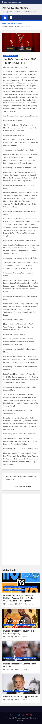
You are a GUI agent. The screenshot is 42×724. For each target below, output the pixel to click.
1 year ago (9, 604)
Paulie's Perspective (11, 56)
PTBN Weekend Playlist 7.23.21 (25, 487)
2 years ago (9, 637)
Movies (18, 625)
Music (34, 587)
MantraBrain (21, 721)
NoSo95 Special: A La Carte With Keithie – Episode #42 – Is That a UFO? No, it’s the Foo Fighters (18, 598)
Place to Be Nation (16, 8)
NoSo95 (6, 590)
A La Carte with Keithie (11, 587)
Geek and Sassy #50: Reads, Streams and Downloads (21, 477)
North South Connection (24, 604)
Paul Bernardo (22, 67)
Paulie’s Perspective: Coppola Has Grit (20, 696)
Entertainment (26, 587)
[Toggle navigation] (11, 17)
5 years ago (9, 67)
